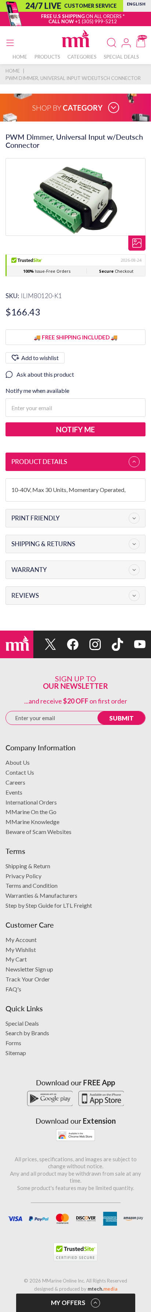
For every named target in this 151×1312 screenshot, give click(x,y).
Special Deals (22, 1023)
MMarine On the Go (30, 811)
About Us (17, 762)
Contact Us (19, 772)
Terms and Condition (31, 885)
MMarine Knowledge (32, 821)
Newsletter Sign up (29, 969)
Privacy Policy (23, 875)
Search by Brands (27, 1032)
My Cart (16, 959)
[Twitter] (44, 644)
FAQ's (13, 988)
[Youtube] (134, 644)
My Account (21, 939)
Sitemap (15, 1052)
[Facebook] (67, 644)
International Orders (31, 802)
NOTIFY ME (75, 429)
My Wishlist (20, 949)
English (136, 3)
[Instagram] (89, 644)
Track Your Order (27, 979)
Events (13, 792)
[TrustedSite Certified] (75, 1252)
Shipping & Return (27, 865)
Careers (15, 782)
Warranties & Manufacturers (41, 895)
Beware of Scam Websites (38, 831)
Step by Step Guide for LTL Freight (48, 905)
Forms (13, 1042)
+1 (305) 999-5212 (96, 21)
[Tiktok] (112, 644)
